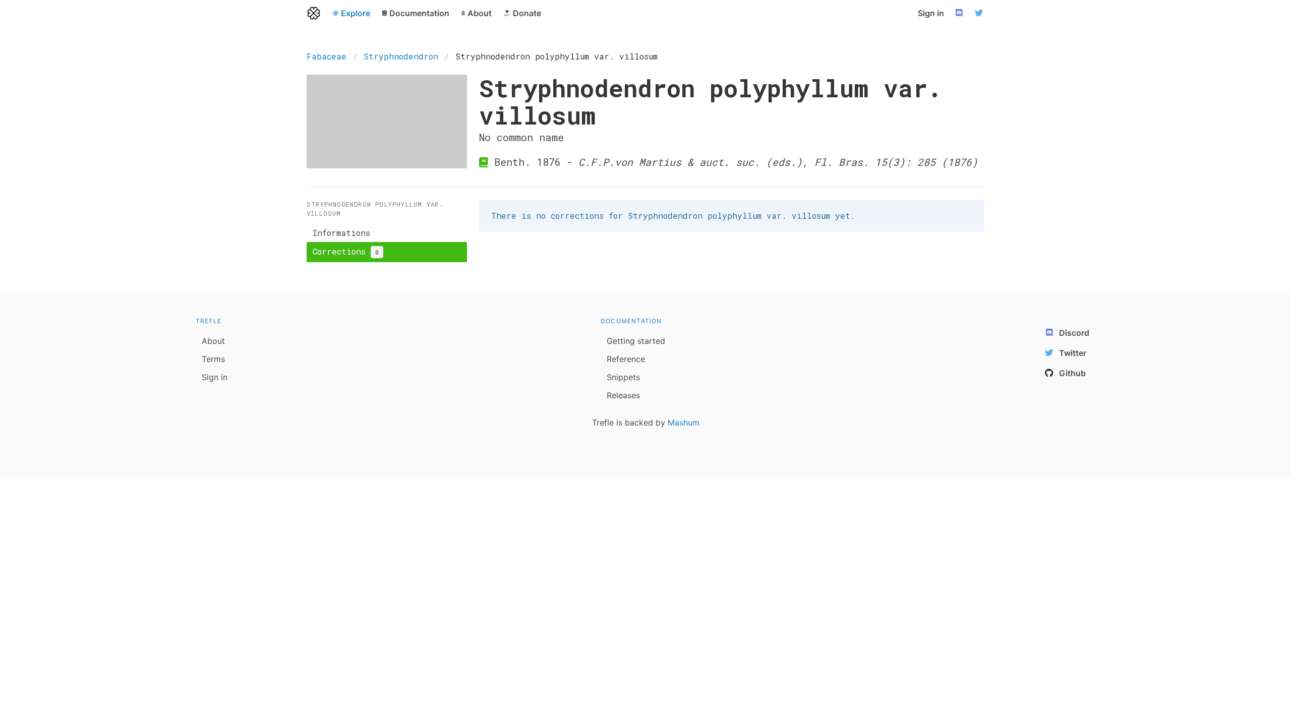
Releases (623, 395)
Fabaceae (326, 56)
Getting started (636, 341)
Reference (626, 359)
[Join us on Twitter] (980, 13)
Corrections (346, 251)
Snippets (623, 377)
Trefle (208, 321)
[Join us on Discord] (960, 13)
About (213, 341)
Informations (341, 232)
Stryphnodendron (401, 56)
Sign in (931, 13)
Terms (213, 359)
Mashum (683, 422)
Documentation (631, 321)
